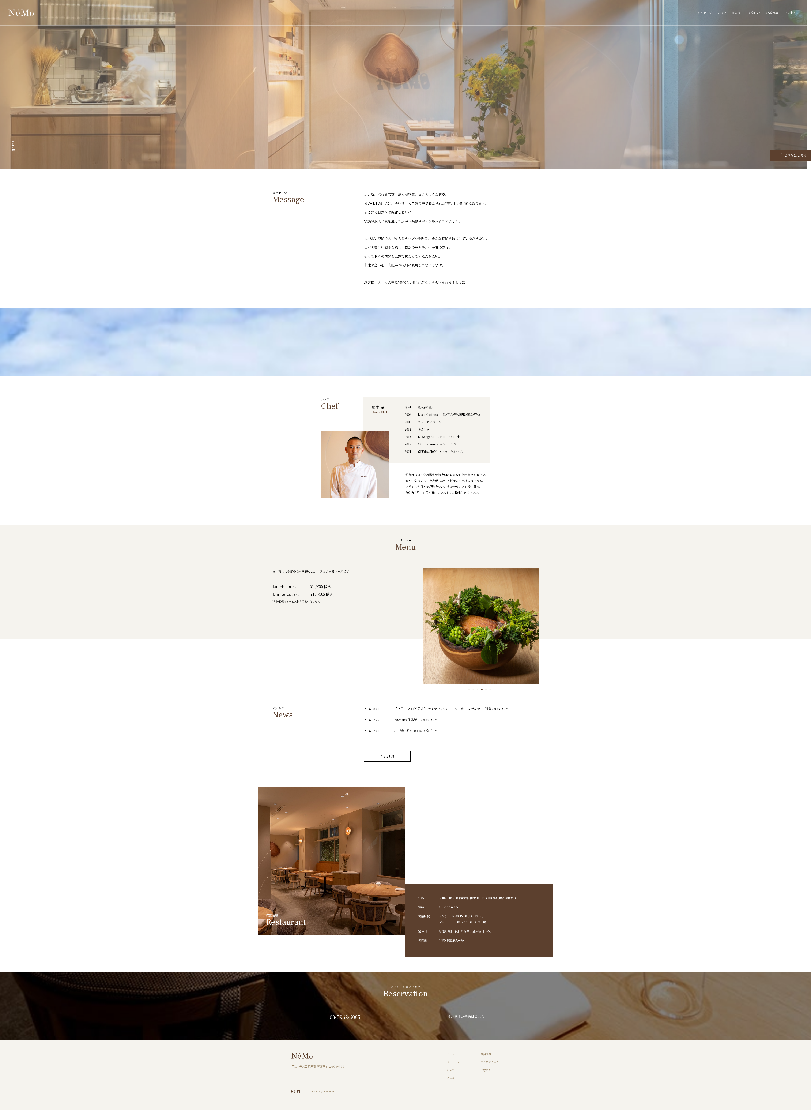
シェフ (722, 13)
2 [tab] (474, 689)
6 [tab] (491, 689)
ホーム (450, 1054)
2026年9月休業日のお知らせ (415, 719)
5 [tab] (487, 689)
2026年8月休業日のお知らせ (415, 730)
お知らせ (755, 13)
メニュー (738, 13)
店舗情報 (772, 13)
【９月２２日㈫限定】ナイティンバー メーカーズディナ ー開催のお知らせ (451, 708)
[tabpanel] (481, 626)
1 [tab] (470, 689)
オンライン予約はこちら (465, 1017)
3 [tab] (478, 689)
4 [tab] (483, 689)
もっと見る (387, 756)
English (790, 13)
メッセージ (704, 13)
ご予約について (489, 1062)
